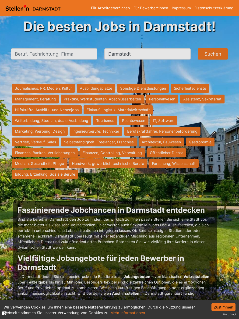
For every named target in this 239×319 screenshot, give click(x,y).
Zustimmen (223, 307)
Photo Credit (230, 314)
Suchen (212, 54)
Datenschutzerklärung (214, 8)
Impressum (181, 8)
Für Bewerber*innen (151, 8)
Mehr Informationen (127, 312)
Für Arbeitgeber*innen (110, 8)
